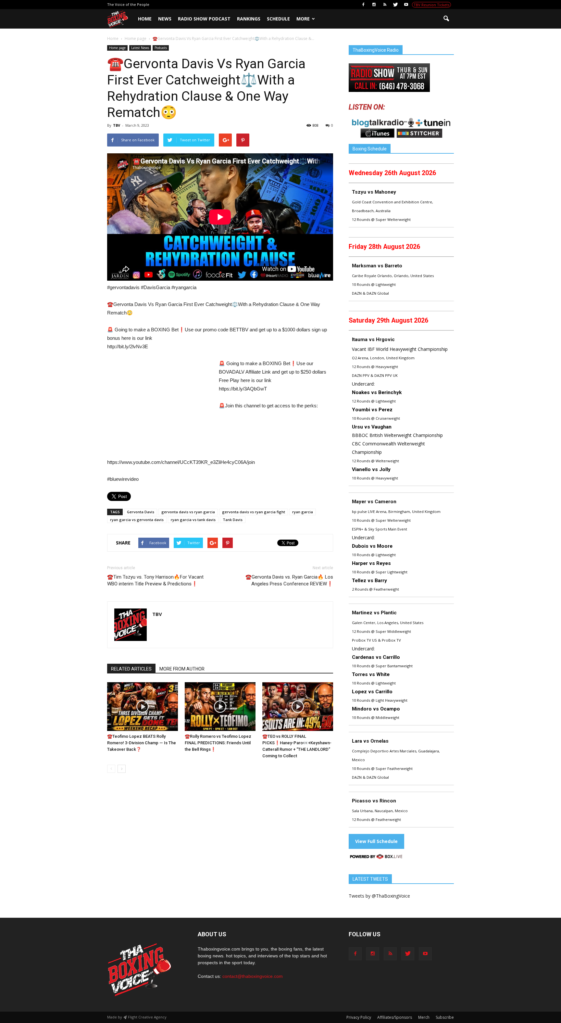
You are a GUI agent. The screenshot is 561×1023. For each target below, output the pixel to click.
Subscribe (445, 1017)
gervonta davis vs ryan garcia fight (253, 511)
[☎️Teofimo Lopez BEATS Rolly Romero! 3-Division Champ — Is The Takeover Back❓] (142, 706)
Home (145, 19)
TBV (116, 125)
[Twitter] (395, 4)
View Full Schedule (376, 841)
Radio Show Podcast (204, 19)
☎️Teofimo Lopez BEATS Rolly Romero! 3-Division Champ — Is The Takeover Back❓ (141, 743)
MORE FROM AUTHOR (182, 668)
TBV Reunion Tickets (431, 4)
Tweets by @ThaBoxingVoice (379, 896)
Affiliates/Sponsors (394, 1017)
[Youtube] (406, 4)
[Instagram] (374, 4)
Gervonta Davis (140, 511)
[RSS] (385, 4)
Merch (424, 1017)
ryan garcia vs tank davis (193, 519)
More (303, 19)
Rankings (248, 19)
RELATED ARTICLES (131, 668)
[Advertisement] (161, 407)
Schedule (278, 19)
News (164, 19)
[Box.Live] (376, 857)
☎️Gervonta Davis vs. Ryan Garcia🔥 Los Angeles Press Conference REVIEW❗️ (289, 580)
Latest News (140, 47)
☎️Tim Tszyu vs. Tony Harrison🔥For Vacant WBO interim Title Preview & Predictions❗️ (155, 580)
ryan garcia (302, 511)
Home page (117, 47)
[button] (446, 19)
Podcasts (161, 47)
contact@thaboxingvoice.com (252, 976)
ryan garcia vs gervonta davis (137, 519)
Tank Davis (233, 519)
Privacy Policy (358, 1017)
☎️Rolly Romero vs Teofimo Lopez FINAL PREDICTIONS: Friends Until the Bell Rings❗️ (218, 743)
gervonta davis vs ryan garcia (188, 511)
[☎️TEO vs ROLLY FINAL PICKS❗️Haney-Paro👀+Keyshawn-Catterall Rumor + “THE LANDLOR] (297, 706)
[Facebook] (363, 4)
